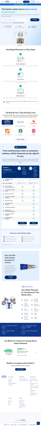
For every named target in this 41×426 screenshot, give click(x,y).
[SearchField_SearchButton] (27, 19)
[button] (26, 2)
